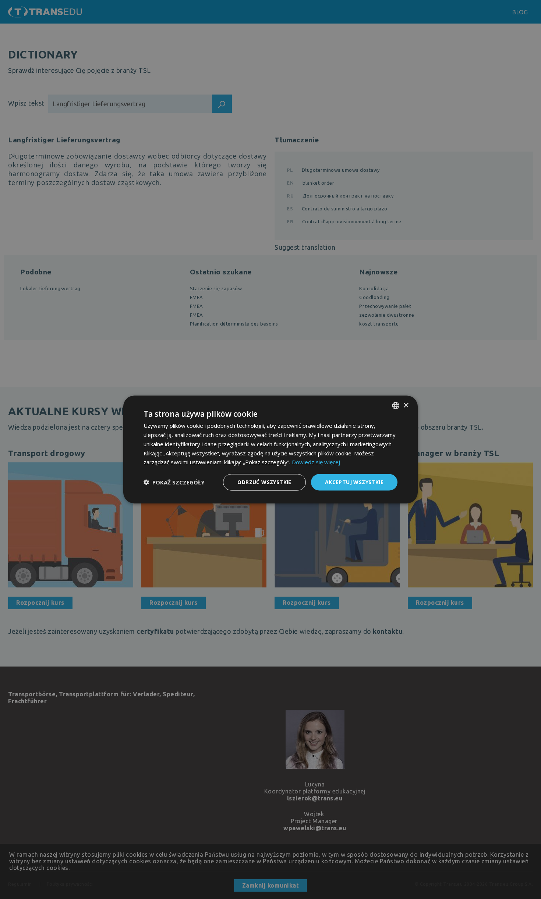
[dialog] (270, 450)
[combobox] (395, 405)
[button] (174, 482)
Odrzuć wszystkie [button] (264, 482)
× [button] (406, 405)
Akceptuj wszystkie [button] (354, 482)
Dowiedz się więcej (316, 462)
